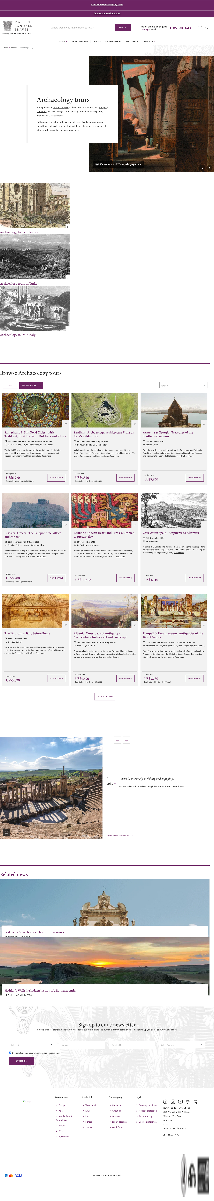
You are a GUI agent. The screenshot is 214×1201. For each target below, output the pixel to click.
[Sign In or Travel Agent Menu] (208, 28)
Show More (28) (105, 696)
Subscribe (21, 1061)
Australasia (64, 1136)
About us (116, 1110)
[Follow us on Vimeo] (188, 1102)
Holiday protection (148, 1110)
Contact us (117, 1105)
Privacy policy (145, 1116)
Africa (61, 1131)
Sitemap (89, 1127)
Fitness (88, 1121)
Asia (61, 1110)
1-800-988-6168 (180, 27)
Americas (63, 1125)
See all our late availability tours (107, 4)
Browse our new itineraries (107, 13)
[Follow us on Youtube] (180, 1102)
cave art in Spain (61, 107)
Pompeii (102, 107)
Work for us (117, 1127)
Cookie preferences (148, 1121)
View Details (56, 477)
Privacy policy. (170, 1029)
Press (87, 1116)
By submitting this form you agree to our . (36, 1052)
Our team (116, 1116)
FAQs (87, 1110)
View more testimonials (120, 836)
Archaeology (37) (31, 385)
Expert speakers (119, 1121)
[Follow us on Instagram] (173, 1102)
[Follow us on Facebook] (165, 1102)
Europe (62, 1105)
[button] (200, 28)
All (10, 385)
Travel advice (91, 1105)
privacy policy (53, 1052)
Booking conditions (148, 1105)
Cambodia (41, 111)
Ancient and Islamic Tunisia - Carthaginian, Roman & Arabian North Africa (142, 785)
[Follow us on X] (195, 1102)
